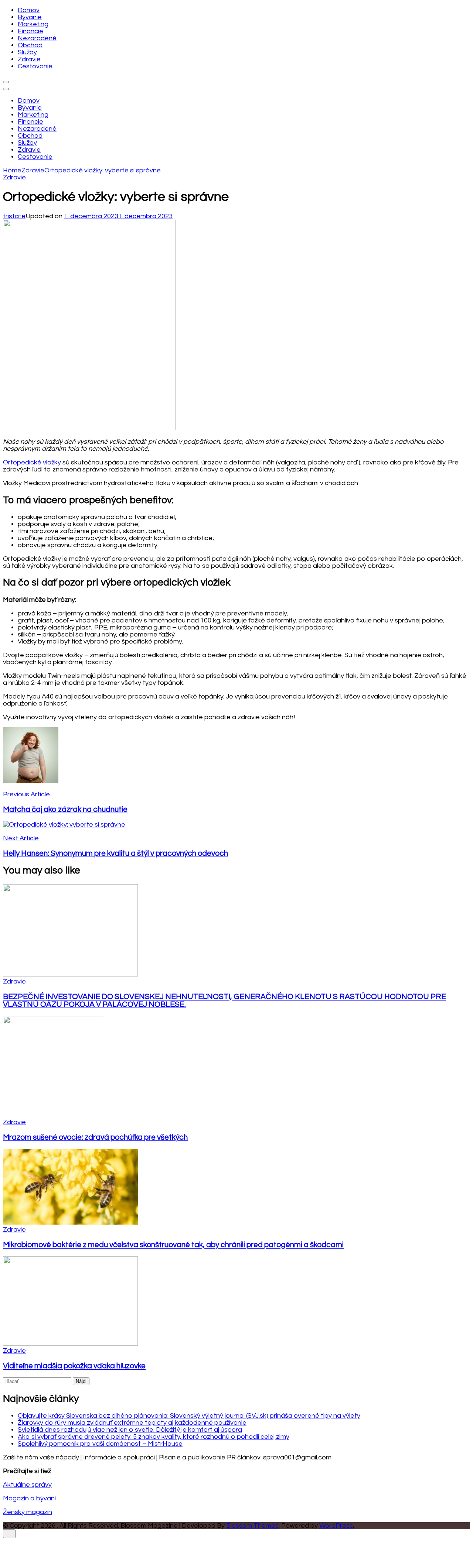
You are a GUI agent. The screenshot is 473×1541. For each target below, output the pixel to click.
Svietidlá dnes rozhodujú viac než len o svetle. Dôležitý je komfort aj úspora (130, 1429)
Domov (29, 10)
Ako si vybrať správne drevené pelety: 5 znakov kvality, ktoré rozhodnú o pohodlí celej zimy (153, 1436)
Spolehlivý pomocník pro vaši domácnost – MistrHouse (100, 1443)
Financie (30, 31)
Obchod (30, 45)
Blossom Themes (252, 1525)
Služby (27, 52)
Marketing (33, 24)
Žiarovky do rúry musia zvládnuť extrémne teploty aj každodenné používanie (132, 1422)
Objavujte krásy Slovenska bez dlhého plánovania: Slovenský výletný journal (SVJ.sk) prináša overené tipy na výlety (189, 1415)
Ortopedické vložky (32, 462)
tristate (14, 216)
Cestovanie (35, 66)
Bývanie (30, 17)
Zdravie (29, 59)
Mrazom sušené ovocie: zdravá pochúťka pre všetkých (95, 1137)
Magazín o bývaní (29, 1498)
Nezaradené (37, 38)
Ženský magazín (27, 1512)
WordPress (336, 1525)
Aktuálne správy (27, 1484)
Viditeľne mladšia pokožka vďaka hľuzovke (74, 1366)
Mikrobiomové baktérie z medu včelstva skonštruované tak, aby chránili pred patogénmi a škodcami (173, 1245)
